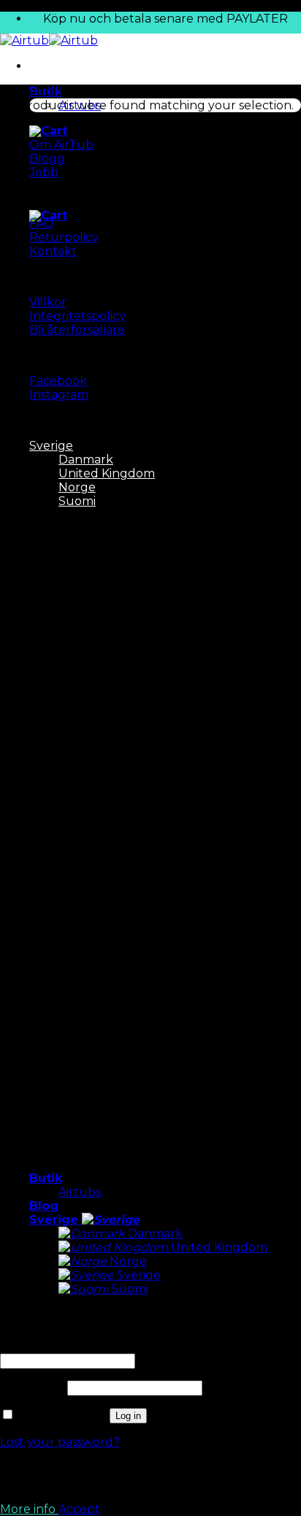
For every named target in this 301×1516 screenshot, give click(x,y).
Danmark (154, 1233)
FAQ (41, 223)
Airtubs (79, 1192)
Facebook (58, 381)
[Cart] (48, 131)
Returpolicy (64, 237)
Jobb (43, 172)
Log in (128, 1415)
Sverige (55, 1220)
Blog (43, 1206)
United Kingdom (217, 1247)
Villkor (47, 302)
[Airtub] (49, 40)
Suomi (128, 1289)
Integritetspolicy (77, 316)
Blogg (47, 158)
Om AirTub (61, 145)
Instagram (58, 395)
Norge (127, 1261)
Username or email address (83, 1346)
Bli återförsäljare (77, 330)
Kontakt (53, 251)
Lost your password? (60, 1442)
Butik (45, 1178)
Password (32, 1387)
